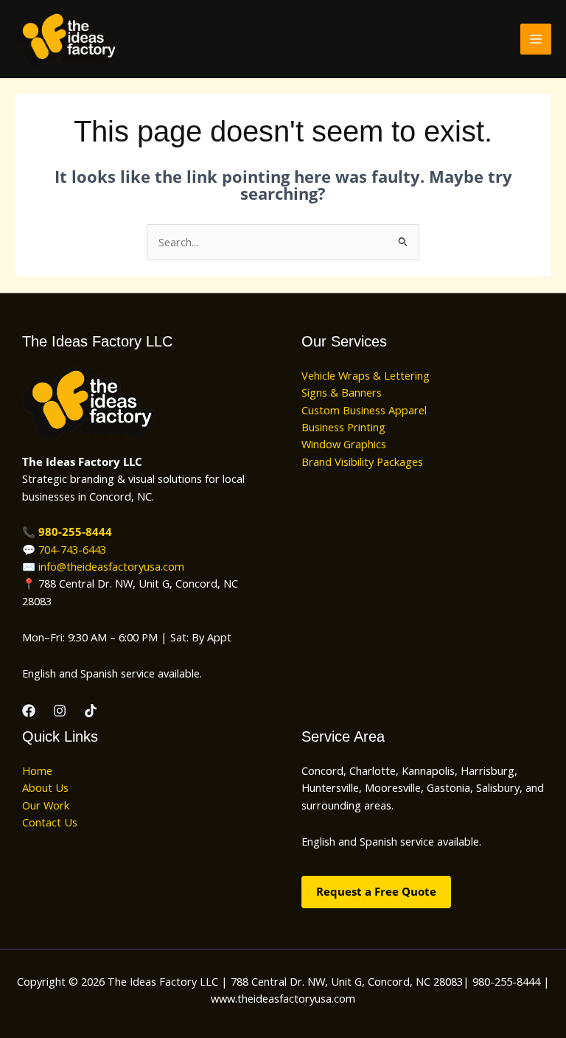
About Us (45, 787)
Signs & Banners (341, 392)
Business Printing (343, 426)
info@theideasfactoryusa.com (111, 566)
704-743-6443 (72, 549)
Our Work (45, 805)
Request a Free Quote (376, 891)
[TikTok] (90, 710)
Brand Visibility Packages (362, 461)
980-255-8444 (75, 531)
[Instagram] (59, 710)
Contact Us (49, 822)
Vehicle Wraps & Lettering (365, 375)
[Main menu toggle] (535, 39)
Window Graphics (343, 443)
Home (37, 770)
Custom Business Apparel (364, 410)
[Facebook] (28, 710)
